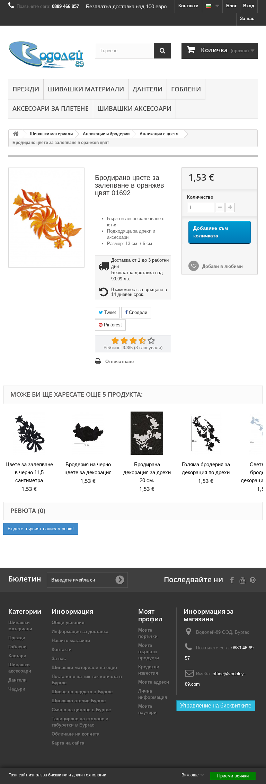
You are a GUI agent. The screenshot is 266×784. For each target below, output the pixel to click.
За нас (247, 18)
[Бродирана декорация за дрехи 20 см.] (147, 433)
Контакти (188, 5)
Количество (200, 197)
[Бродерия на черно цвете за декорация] (88, 433)
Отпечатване (119, 361)
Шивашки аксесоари (134, 108)
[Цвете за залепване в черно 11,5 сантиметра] (29, 433)
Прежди (25, 89)
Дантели (147, 89)
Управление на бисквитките (215, 706)
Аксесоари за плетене (50, 108)
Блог (231, 5)
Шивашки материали (86, 89)
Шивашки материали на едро (84, 667)
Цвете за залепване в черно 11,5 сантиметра (29, 472)
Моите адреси (153, 682)
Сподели (137, 312)
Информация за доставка (80, 631)
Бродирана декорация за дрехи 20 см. (147, 472)
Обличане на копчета (75, 734)
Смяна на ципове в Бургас (81, 709)
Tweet (109, 312)
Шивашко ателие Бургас (79, 700)
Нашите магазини (71, 640)
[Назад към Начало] (15, 134)
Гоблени (186, 89)
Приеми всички (233, 775)
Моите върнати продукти (148, 651)
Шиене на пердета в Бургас (82, 691)
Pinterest (112, 324)
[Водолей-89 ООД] (46, 55)
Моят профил (150, 615)
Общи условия (68, 622)
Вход (248, 5)
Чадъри (16, 689)
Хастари (17, 655)
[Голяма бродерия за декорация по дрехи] (205, 433)
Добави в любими (222, 266)
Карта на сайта (68, 743)
